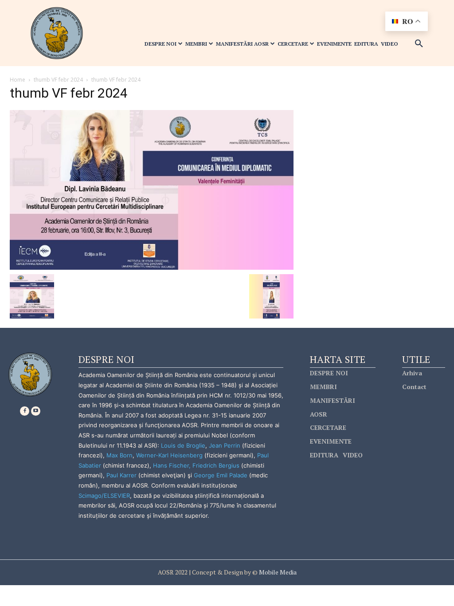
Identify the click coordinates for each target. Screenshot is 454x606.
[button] (419, 44)
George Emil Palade (220, 475)
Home (17, 79)
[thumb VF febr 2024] (152, 189)
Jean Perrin (225, 445)
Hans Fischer (171, 465)
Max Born (119, 455)
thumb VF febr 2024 (58, 79)
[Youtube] (35, 411)
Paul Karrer (121, 475)
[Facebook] (24, 411)
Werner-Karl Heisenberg (169, 455)
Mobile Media (277, 572)
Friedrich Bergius (215, 465)
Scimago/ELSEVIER (104, 495)
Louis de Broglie (183, 445)
